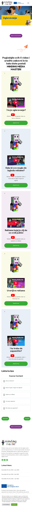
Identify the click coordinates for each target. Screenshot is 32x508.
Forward (27, 418)
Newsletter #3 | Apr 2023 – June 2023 (10, 470)
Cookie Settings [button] (6, 504)
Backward (5, 418)
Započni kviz (16, 123)
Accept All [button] (14, 504)
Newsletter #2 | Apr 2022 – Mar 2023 (10, 474)
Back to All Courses (16, 36)
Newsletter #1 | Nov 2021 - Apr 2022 (10, 478)
